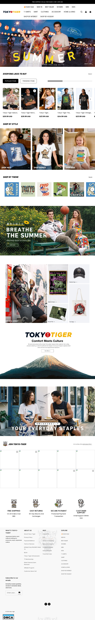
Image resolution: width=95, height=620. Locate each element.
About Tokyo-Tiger (29, 534)
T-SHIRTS (27, 12)
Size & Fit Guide (47, 551)
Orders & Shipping (48, 541)
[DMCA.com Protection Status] (8, 619)
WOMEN (60, 7)
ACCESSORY (56, 12)
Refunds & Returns (48, 544)
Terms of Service (29, 544)
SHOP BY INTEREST (30, 16)
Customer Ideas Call (30, 571)
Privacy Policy (28, 537)
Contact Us (46, 534)
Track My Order (47, 554)
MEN (67, 7)
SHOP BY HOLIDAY (47, 16)
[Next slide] (92, 189)
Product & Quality (48, 547)
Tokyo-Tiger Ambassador (32, 556)
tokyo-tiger (12, 611)
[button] (81, 12)
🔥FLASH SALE (29, 7)
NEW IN (39, 7)
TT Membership (28, 559)
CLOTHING (45, 12)
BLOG (25, 552)
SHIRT (36, 12)
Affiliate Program (29, 568)
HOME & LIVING (69, 12)
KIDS (73, 7)
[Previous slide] (7, 189)
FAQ (44, 537)
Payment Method (29, 541)
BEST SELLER (49, 7)
